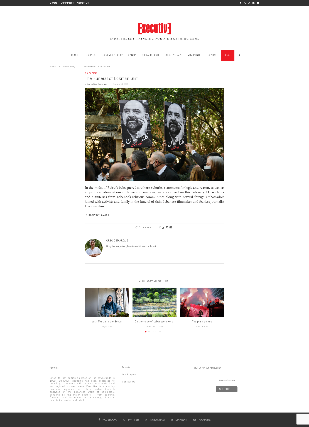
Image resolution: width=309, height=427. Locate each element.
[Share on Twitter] (163, 227)
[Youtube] (258, 3)
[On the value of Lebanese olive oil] (155, 302)
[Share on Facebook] (160, 227)
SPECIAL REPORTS (151, 55)
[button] (90, 310)
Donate (53, 3)
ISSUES (74, 55)
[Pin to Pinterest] (167, 227)
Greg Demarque (100, 84)
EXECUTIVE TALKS (173, 55)
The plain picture (202, 321)
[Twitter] (245, 3)
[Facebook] (240, 3)
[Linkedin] (253, 3)
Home (53, 66)
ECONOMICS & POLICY (112, 55)
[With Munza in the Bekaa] (107, 302)
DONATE (228, 55)
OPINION (132, 55)
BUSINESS (91, 55)
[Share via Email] (171, 227)
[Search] (239, 55)
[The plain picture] (202, 302)
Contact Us (83, 3)
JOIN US (212, 55)
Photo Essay (69, 66)
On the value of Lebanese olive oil (154, 321)
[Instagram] (249, 3)
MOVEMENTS (194, 55)
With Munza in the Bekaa (107, 321)
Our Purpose (67, 3)
